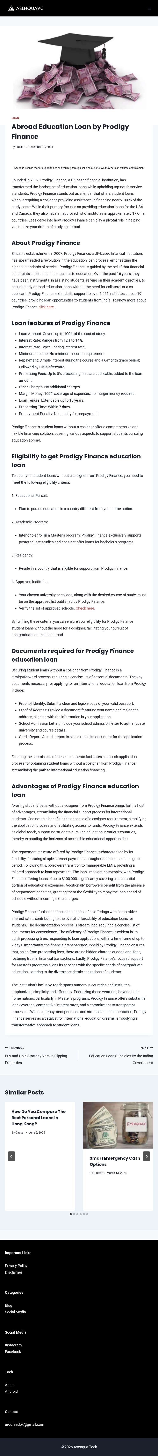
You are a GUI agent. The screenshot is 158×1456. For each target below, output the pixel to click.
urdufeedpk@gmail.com (24, 1424)
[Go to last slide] (11, 1156)
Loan (15, 117)
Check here (85, 608)
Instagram (13, 1345)
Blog (8, 1305)
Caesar (19, 147)
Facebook (13, 1351)
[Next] (146, 1156)
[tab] (71, 1214)
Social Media (15, 1312)
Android (11, 1391)
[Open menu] (149, 8)
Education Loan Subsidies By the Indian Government (121, 1055)
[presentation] (118, 1125)
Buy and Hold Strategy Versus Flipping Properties (36, 1055)
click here (46, 307)
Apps (9, 1385)
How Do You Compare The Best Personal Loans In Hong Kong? (39, 1118)
